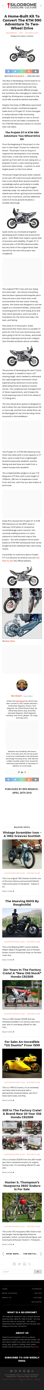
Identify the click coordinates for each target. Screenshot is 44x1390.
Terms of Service (25, 1379)
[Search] (38, 1272)
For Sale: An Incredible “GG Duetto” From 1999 (22, 1043)
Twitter (38, 1293)
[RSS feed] (3, 6)
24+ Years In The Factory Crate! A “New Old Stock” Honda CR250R (22, 973)
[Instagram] (19, 772)
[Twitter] (25, 772)
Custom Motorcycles (14, 873)
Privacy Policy (9, 1379)
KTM (21, 33)
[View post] (22, 854)
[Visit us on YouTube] (16, 1371)
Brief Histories (9, 1293)
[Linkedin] (22, 772)
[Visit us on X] (19, 1264)
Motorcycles (31, 33)
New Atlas (10, 641)
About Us (6, 1297)
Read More (7, 891)
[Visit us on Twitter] (20, 1371)
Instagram (36, 1302)
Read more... (35, 1347)
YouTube (38, 1297)
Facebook (37, 1289)
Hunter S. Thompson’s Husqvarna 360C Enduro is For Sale (22, 1186)
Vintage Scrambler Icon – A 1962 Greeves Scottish (22, 834)
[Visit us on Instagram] (24, 1264)
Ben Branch (19, 76)
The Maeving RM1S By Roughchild (22, 902)
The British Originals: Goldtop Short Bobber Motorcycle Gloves (32, 1254)
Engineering (11, 33)
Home (5, 1289)
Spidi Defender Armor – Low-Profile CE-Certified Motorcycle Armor (13, 1254)
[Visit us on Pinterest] (24, 1371)
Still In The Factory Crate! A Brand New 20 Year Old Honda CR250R (22, 1114)
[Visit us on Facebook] (14, 1264)
